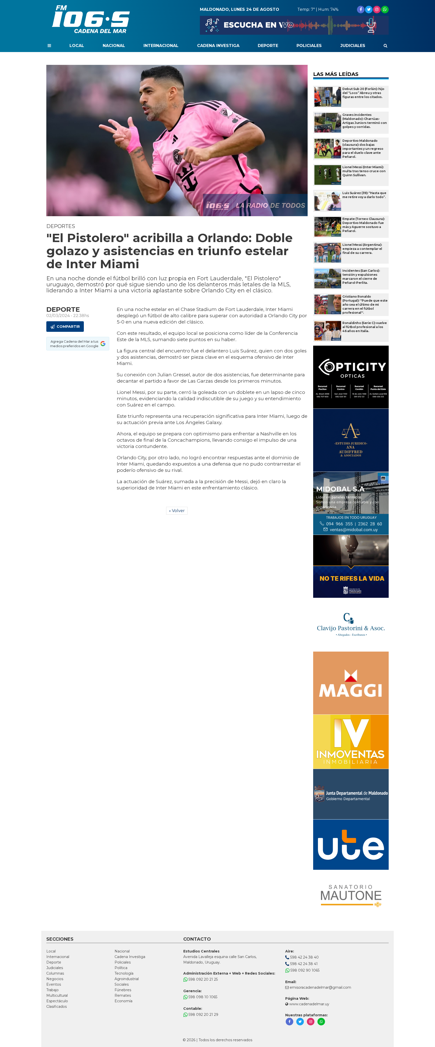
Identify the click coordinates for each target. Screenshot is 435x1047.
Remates (123, 995)
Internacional (160, 45)
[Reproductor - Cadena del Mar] (294, 25)
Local (76, 45)
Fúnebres (123, 990)
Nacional (114, 45)
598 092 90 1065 (304, 970)
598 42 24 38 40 (304, 957)
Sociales (122, 984)
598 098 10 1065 (202, 997)
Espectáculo (57, 1001)
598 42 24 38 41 (303, 964)
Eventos (53, 984)
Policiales (309, 45)
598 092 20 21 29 (203, 1014)
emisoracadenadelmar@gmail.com (320, 987)
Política (121, 968)
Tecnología (124, 973)
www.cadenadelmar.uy (308, 1004)
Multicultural (57, 995)
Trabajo (52, 990)
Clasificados (56, 1006)
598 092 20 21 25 (203, 979)
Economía (123, 1001)
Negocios (54, 979)
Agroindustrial (127, 979)
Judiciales (352, 45)
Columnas (55, 973)
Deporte (268, 45)
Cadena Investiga (218, 45)
